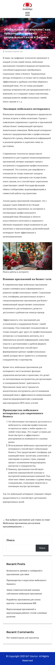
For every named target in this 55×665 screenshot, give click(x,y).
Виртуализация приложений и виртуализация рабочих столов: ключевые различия (26, 613)
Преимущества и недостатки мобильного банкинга (26, 582)
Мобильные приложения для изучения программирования (21, 525)
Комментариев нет (14, 51)
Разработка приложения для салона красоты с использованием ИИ (23, 601)
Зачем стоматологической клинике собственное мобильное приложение (24, 591)
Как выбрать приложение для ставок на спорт (26, 519)
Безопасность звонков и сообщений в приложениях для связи (24, 572)
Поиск (10, 540)
